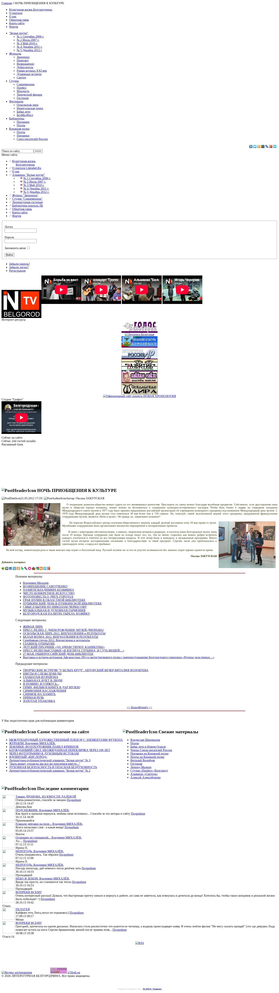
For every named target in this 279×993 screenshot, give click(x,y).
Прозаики (23, 122)
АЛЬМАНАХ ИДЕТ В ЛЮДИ (42, 680)
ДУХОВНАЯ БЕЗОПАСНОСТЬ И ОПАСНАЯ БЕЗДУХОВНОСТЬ (53, 767)
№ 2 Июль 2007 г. (28, 40)
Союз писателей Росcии (32, 139)
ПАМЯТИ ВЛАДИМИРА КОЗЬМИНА (48, 589)
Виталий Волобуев (142, 760)
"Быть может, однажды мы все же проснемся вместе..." (44, 763)
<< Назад (133, 707)
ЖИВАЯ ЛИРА (33, 626)
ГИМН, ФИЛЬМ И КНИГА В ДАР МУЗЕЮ (51, 687)
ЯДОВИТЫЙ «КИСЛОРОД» (28, 757)
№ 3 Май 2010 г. (27, 43)
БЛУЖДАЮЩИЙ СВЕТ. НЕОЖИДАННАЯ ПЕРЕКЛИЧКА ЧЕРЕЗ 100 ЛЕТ (59, 750)
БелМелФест (25, 115)
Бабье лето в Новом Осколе (148, 746)
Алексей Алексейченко (145, 777)
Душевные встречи (29, 74)
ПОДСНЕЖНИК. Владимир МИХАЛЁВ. (42, 810)
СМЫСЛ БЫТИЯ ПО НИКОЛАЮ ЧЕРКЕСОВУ (55, 606)
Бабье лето (23, 111)
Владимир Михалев (36, 583)
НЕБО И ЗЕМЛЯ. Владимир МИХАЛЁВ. (43, 878)
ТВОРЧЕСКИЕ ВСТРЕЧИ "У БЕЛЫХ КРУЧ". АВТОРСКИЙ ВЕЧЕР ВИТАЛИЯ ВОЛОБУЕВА (85, 670)
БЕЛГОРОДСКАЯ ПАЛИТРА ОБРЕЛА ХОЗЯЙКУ (56, 613)
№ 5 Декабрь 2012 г (29, 50)
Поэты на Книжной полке (147, 757)
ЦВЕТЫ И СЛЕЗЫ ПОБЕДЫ (42, 673)
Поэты (21, 125)
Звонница (23, 57)
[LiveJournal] (267, 146)
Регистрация (17, 270)
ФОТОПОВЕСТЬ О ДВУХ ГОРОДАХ (48, 596)
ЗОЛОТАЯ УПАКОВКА (39, 701)
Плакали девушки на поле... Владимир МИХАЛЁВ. (49, 823)
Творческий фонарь (29, 94)
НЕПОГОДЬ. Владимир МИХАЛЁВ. (40, 851)
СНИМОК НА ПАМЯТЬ (39, 694)
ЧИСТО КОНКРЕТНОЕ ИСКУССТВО (49, 593)
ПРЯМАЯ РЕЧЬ (33, 697)
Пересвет (23, 60)
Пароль (9, 237)
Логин (9, 226)
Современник (26, 84)
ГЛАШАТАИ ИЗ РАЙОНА (40, 677)
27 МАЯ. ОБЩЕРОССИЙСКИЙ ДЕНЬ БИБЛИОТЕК (58, 653)
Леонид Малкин (140, 767)
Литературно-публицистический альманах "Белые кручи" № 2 (49, 770)
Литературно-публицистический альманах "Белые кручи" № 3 (49, 760)
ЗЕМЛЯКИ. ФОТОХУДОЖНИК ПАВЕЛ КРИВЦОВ (44, 746)
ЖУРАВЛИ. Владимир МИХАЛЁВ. (32, 743)
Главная (7, 3)
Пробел (21, 87)
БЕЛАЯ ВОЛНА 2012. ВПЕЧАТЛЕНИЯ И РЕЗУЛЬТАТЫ (60, 636)
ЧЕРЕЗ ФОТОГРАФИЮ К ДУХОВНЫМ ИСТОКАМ (44, 753)
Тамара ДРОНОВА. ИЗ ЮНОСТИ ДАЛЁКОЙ (46, 796)
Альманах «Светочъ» (144, 774)
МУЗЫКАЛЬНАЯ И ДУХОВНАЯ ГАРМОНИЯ (54, 610)
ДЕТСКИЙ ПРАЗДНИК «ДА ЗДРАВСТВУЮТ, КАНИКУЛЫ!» (64, 647)
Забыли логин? (19, 267)
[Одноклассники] (259, 146)
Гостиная (22, 98)
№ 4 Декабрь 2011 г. (29, 46)
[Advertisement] (20, 465)
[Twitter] (255, 146)
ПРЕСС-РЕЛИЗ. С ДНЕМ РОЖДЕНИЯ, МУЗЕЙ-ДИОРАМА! (63, 630)
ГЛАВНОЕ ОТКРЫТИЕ (39, 643)
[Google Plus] (271, 146)
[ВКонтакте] (251, 146)
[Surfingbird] (275, 146)
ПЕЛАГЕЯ (23, 909)
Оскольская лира (27, 104)
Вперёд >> (145, 707)
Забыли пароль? (19, 263)
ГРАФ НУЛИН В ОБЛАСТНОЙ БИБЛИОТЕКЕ (54, 600)
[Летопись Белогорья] (139, 333)
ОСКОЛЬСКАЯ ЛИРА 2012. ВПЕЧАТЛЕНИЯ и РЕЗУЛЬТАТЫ (64, 633)
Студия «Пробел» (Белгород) (149, 770)
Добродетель (25, 67)
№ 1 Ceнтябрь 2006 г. (30, 36)
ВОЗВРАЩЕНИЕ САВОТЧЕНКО (45, 586)
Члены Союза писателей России (151, 750)
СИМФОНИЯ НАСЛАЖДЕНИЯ (44, 690)
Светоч (21, 77)
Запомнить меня (15, 248)
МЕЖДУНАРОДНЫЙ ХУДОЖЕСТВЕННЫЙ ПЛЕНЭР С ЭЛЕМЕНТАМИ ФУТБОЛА (66, 739)
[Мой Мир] (263, 146)
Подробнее (74, 800)
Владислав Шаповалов (145, 739)
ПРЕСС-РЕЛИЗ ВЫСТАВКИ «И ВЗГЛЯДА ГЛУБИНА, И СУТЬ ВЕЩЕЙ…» (73, 650)
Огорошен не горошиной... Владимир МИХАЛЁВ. (49, 837)
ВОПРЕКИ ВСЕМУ (29, 892)
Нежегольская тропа (30, 108)
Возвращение (25, 63)
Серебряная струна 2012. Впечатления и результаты (56, 640)
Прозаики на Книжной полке (149, 753)
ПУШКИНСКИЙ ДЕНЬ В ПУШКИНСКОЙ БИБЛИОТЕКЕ (62, 603)
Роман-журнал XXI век (32, 70)
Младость (23, 91)
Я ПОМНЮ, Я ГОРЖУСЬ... (41, 683)
